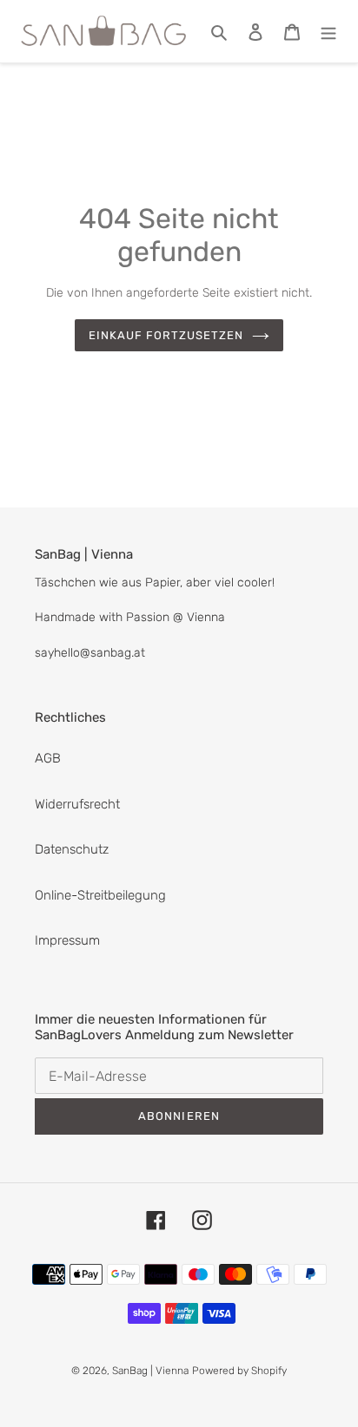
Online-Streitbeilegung (100, 895)
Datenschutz (72, 849)
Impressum (67, 940)
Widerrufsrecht (77, 804)
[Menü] (328, 31)
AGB (48, 758)
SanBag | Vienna (150, 1371)
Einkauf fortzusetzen (166, 335)
